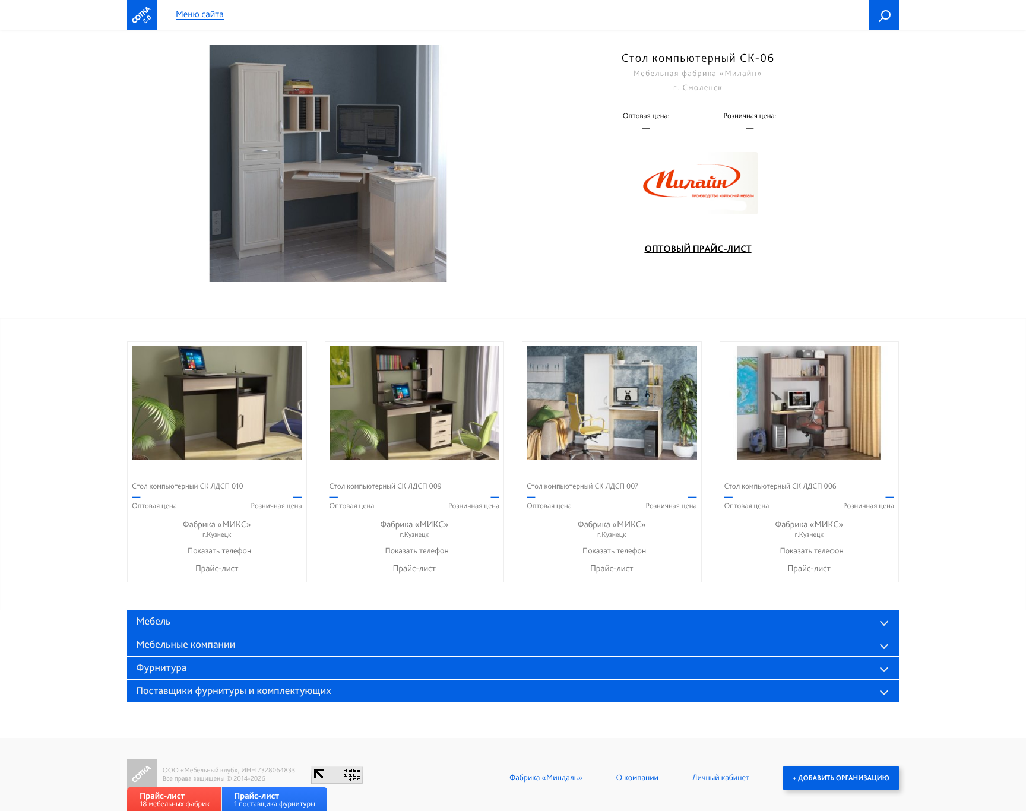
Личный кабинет (720, 778)
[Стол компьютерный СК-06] (328, 163)
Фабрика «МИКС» (217, 528)
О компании (637, 778)
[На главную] (142, 15)
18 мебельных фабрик (175, 799)
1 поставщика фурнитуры (274, 799)
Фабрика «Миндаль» (545, 778)
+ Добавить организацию (841, 778)
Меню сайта (200, 14)
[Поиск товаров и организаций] (884, 15)
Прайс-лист (217, 568)
